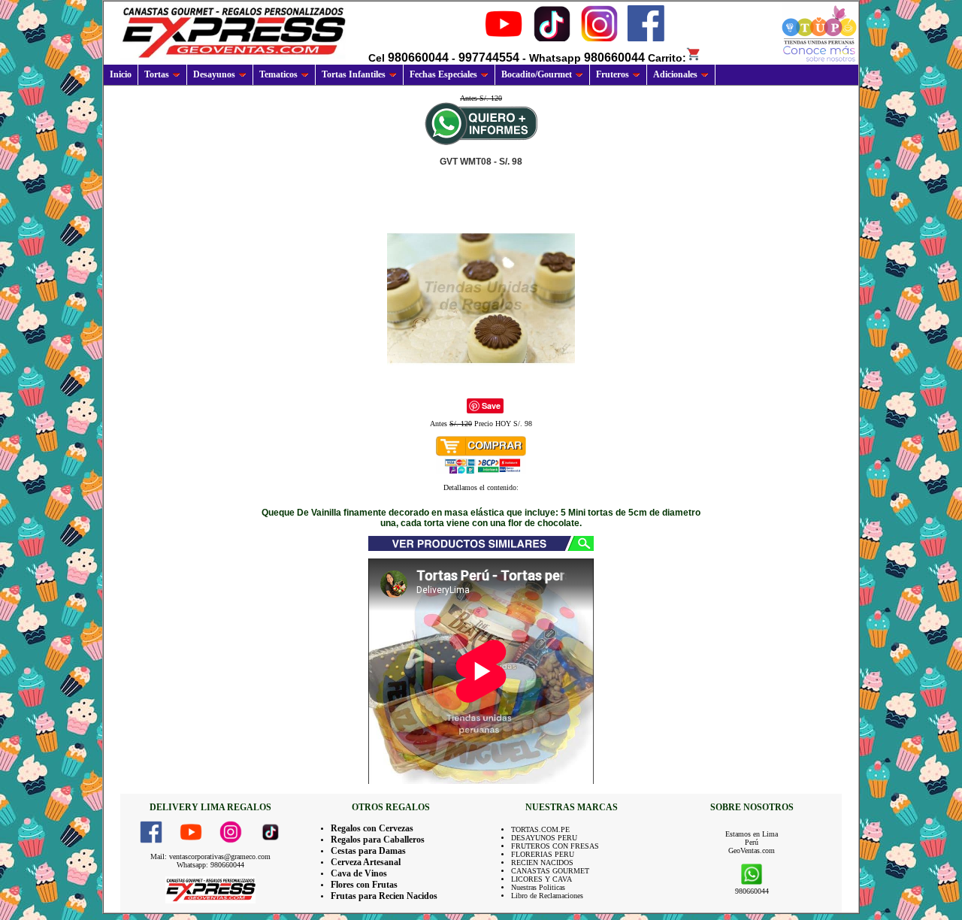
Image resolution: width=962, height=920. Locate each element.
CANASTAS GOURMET (550, 871)
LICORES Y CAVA (541, 879)
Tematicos (278, 74)
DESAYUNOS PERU (544, 838)
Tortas (156, 74)
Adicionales (675, 74)
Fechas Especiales (443, 74)
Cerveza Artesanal (366, 862)
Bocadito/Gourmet (536, 74)
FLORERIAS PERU (542, 854)
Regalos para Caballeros (378, 839)
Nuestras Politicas (538, 887)
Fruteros (612, 74)
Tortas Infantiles (354, 74)
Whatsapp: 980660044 (210, 865)
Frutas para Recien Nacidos (384, 896)
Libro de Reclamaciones (547, 895)
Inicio (121, 74)
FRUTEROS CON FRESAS (555, 846)
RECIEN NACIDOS (542, 862)
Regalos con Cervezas (372, 828)
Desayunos (214, 74)
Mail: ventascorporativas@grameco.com (210, 856)
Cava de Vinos (359, 873)
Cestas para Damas (368, 851)
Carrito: (667, 58)
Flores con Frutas (364, 884)
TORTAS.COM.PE (540, 829)
